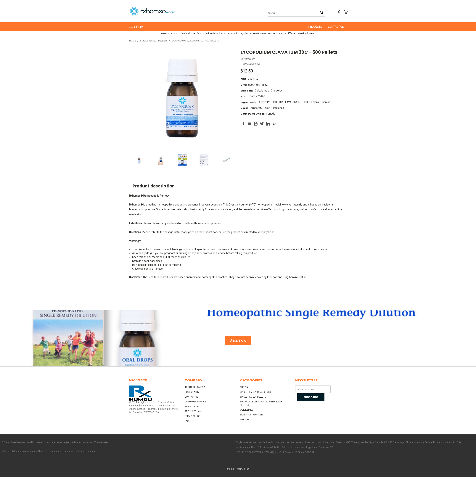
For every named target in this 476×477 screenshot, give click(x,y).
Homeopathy (192, 392)
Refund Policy (193, 411)
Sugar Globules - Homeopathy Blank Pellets (261, 403)
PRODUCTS (315, 26)
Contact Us (336, 26)
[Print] (256, 124)
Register (258, 414)
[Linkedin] (268, 124)
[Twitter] (262, 124)
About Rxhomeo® (195, 387)
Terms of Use (192, 416)
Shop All (245, 387)
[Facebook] (243, 124)
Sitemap (244, 419)
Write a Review (251, 63)
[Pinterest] (274, 124)
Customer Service (195, 401)
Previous (466, 465)
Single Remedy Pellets (253, 397)
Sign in (244, 414)
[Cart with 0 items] (346, 12)
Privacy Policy (193, 406)
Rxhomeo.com (19, 451)
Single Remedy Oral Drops (255, 392)
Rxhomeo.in (68, 451)
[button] (238, 340)
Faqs (187, 421)
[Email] (249, 124)
